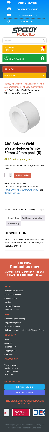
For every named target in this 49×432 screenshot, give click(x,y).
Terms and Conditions (32, 427)
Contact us (26, 21)
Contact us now (24, 266)
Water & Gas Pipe (11, 309)
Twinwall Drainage (12, 306)
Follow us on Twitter (24, 387)
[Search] (43, 40)
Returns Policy (10, 347)
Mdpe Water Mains (12, 326)
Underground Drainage (13, 290)
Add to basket (22, 175)
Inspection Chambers (13, 294)
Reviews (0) (13, 223)
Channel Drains (10, 298)
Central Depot (11, 75)
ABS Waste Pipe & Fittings (24, 83)
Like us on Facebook (24, 392)
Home (7, 83)
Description (13, 218)
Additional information (32, 218)
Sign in (14, 58)
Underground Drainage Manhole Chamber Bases (24, 330)
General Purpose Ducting (14, 318)
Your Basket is (24, 49)
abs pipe (16, 192)
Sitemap (29, 424)
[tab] (13, 218)
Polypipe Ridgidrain (12, 322)
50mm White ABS (30, 189)
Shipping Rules (10, 350)
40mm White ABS (12, 189)
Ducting (7, 302)
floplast (8, 192)
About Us (8, 343)
